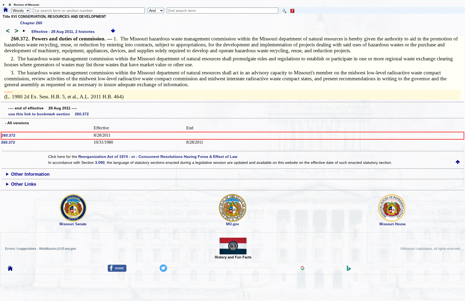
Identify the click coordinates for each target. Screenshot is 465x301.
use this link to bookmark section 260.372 (48, 114)
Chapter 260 (31, 23)
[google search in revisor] (302, 269)
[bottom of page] (113, 31)
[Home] (5, 10)
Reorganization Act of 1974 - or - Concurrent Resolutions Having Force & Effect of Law (157, 156)
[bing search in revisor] (349, 269)
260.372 (8, 135)
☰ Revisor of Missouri (22, 4)
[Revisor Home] (10, 269)
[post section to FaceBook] (117, 270)
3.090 (100, 162)
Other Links (23, 184)
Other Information (30, 174)
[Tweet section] (163, 270)
